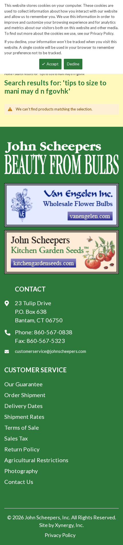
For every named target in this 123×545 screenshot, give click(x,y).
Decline (73, 64)
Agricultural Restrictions (36, 459)
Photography (21, 470)
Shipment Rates (24, 416)
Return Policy (21, 449)
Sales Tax (16, 438)
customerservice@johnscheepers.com (50, 351)
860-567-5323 (46, 340)
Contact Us (18, 481)
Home (8, 74)
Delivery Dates (23, 405)
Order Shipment (24, 394)
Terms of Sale (21, 427)
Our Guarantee (23, 384)
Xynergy (64, 525)
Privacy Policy (60, 535)
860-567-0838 (53, 332)
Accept (52, 64)
